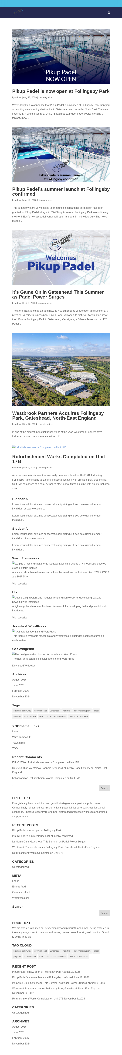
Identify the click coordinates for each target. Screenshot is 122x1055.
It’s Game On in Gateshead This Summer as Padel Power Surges (58, 294)
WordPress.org (20, 898)
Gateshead (54, 711)
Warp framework (21, 737)
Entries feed (19, 886)
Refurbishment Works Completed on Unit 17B (58, 459)
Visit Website (19, 583)
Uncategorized (46, 97)
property (17, 716)
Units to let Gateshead (56, 716)
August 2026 (19, 679)
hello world (18, 778)
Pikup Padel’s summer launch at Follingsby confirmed (61, 192)
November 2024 (21, 696)
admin (18, 97)
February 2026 (20, 690)
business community (22, 711)
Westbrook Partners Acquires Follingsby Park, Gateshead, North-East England (58, 416)
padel (96, 711)
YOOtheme (18, 742)
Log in (15, 881)
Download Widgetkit (23, 665)
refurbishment (30, 716)
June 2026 (18, 685)
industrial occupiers (82, 711)
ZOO (15, 748)
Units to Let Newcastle (78, 716)
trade (41, 716)
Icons (15, 731)
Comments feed (21, 892)
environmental (40, 711)
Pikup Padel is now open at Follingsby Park (61, 91)
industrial (67, 711)
